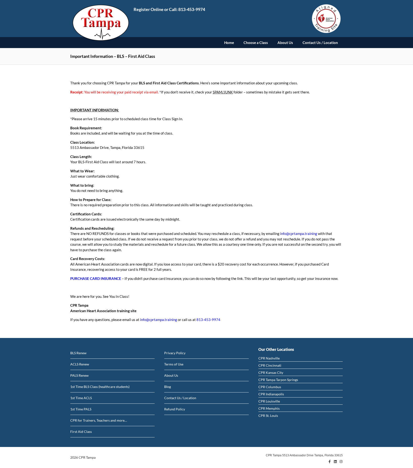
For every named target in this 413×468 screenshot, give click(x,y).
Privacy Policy (174, 353)
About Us (285, 42)
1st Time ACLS (81, 398)
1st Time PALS (80, 409)
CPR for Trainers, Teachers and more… (98, 420)
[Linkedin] (335, 461)
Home (229, 42)
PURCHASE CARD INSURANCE (95, 278)
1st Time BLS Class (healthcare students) (100, 387)
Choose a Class (256, 42)
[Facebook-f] (329, 461)
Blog (167, 387)
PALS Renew (79, 375)
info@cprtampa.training (298, 233)
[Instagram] (341, 461)
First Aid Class (81, 432)
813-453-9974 (191, 9)
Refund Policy (174, 409)
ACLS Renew (79, 364)
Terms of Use (173, 364)
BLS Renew (78, 353)
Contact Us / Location (320, 42)
